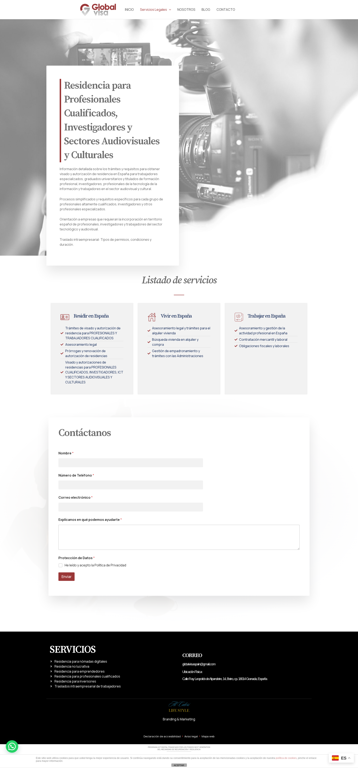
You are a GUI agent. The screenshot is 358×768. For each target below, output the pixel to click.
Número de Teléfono (76, 475)
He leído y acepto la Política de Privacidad (95, 565)
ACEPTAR (179, 765)
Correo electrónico (75, 498)
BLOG (206, 9)
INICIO (129, 9)
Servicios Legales (153, 9)
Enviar (66, 576)
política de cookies (286, 758)
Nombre (66, 453)
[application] (169, 9)
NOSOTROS (186, 9)
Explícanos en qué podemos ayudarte (90, 520)
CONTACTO (225, 9)
